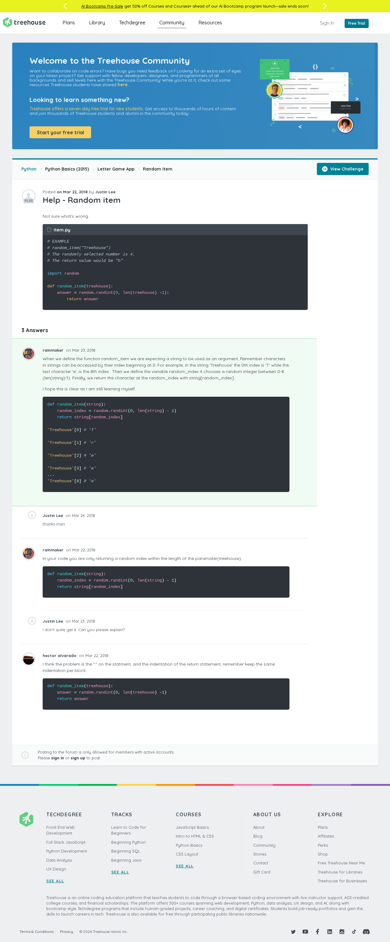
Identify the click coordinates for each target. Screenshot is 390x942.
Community (171, 22)
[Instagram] (342, 931)
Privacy (66, 931)
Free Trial (356, 23)
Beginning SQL (125, 851)
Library (97, 22)
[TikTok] (354, 931)
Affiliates (326, 836)
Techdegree (132, 22)
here (123, 84)
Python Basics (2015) (67, 169)
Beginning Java (126, 860)
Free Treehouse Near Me (341, 862)
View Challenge (346, 169)
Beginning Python (128, 842)
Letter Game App (116, 169)
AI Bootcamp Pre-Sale (102, 6)
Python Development (66, 851)
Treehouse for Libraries (340, 872)
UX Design (56, 868)
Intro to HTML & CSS (195, 836)
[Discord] (366, 931)
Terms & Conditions (37, 931)
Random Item (157, 169)
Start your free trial (60, 132)
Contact (260, 862)
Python (29, 169)
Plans (68, 22)
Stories (259, 854)
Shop (323, 854)
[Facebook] (317, 931)
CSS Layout (187, 854)
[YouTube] (305, 931)
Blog (257, 836)
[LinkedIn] (329, 931)
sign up (78, 757)
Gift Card (261, 872)
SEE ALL (55, 880)
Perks (323, 845)
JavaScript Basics (192, 827)
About (258, 827)
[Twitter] (293, 931)
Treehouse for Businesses (342, 880)
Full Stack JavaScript (65, 842)
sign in (57, 757)
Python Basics (189, 845)
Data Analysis (59, 860)
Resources (210, 22)
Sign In (327, 23)
